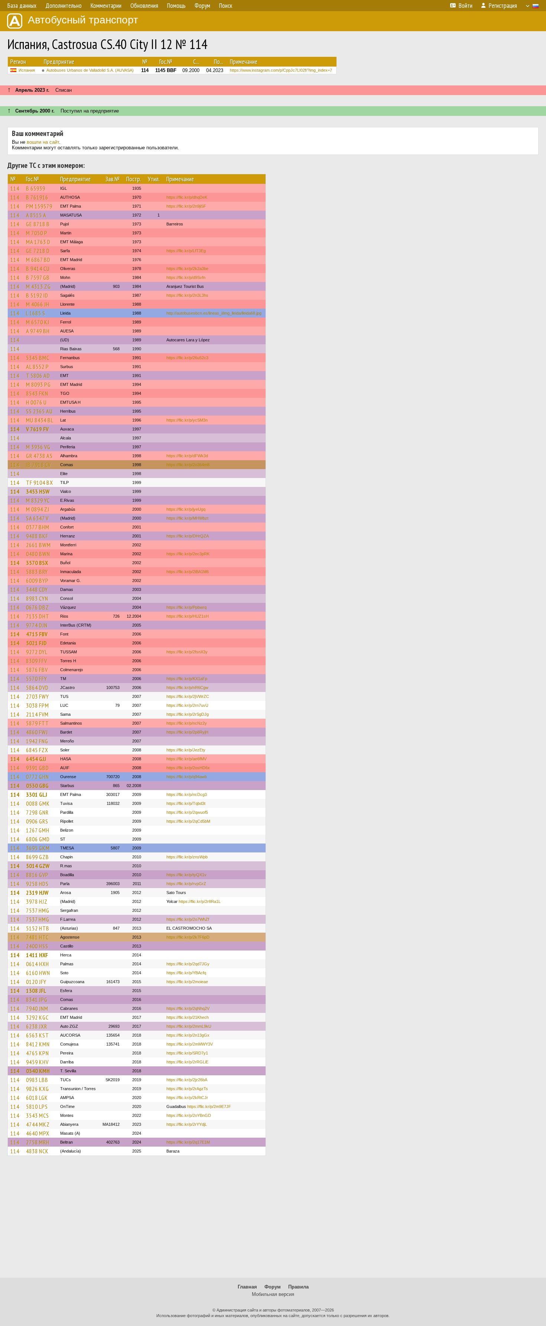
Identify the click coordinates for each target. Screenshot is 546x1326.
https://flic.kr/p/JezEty (185, 750)
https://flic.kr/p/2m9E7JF (209, 1106)
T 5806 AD (38, 375)
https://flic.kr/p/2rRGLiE (187, 1062)
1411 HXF (37, 955)
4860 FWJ (37, 732)
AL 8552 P (37, 366)
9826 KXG (37, 1088)
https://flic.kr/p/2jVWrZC (187, 696)
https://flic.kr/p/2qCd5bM (188, 821)
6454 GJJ (36, 759)
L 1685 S (35, 313)
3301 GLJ (36, 794)
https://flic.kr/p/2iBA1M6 (187, 571)
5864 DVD (37, 687)
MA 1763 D (38, 242)
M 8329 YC (38, 500)
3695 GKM (38, 848)
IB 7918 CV (38, 464)
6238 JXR (36, 1026)
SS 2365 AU (39, 411)
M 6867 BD (38, 259)
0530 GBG (37, 785)
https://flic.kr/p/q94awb (186, 776)
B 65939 (35, 188)
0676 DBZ (37, 607)
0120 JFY (36, 981)
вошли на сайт (43, 142)
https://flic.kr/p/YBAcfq (186, 973)
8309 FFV (36, 660)
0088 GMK (38, 803)
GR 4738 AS (39, 455)
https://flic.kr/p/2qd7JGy (187, 964)
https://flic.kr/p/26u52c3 (187, 357)
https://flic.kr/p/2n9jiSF (186, 206)
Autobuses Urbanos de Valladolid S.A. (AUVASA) (90, 70)
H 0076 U (36, 402)
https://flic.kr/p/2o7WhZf (187, 919)
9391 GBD (37, 767)
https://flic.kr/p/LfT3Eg (186, 250)
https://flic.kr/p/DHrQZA (187, 536)
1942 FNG (37, 741)
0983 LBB (37, 1079)
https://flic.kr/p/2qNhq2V (187, 1008)
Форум (272, 1287)
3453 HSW (37, 491)
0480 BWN (38, 554)
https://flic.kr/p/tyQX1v (186, 874)
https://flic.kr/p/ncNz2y (186, 723)
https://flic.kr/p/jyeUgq (185, 509)
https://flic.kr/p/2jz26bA (186, 1080)
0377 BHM (37, 527)
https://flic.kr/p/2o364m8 (187, 464)
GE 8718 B (38, 224)
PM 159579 (39, 206)
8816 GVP (37, 874)
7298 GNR (37, 812)
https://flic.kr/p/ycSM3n (187, 420)
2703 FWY (37, 696)
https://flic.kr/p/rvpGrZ (186, 883)
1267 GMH (37, 830)
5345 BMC (37, 357)
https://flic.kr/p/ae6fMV (186, 759)
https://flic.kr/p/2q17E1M (188, 1142)
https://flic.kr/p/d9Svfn (185, 277)
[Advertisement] (273, 1220)
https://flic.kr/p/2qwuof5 (187, 812)
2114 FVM (37, 714)
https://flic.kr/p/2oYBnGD (188, 1115)
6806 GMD (38, 839)
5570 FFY (36, 678)
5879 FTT (37, 723)
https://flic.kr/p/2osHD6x (188, 768)
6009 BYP (37, 580)
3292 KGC (37, 1017)
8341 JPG (37, 999)
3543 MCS (37, 1115)
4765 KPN (37, 1053)
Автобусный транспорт (83, 20)
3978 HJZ (37, 901)
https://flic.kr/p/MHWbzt (187, 518)
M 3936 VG (38, 447)
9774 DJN (37, 625)
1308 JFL (36, 990)
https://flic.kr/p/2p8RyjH (187, 732)
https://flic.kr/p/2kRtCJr (187, 1097)
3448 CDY (37, 589)
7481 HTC (37, 937)
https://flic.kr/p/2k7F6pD (187, 937)
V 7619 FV (37, 429)
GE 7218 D (38, 250)
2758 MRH (37, 1142)
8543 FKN (37, 393)
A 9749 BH (38, 331)
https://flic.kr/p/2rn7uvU (187, 705)
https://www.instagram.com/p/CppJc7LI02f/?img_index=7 (281, 70)
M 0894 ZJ (37, 509)
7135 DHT (37, 616)
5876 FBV (37, 669)
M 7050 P (37, 233)
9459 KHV (37, 1062)
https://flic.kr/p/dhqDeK (186, 197)
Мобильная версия (273, 1294)
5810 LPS (37, 1106)
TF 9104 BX (39, 482)
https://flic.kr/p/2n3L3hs (187, 295)
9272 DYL (37, 652)
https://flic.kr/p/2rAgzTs (187, 1088)
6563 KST (37, 1035)
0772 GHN (37, 776)
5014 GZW (37, 866)
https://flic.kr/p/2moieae (187, 981)
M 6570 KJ (37, 322)
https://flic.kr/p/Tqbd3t (185, 803)
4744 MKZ (38, 1124)
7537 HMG (37, 910)
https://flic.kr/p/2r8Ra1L (200, 901)
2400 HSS (37, 946)
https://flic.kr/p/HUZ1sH (187, 616)
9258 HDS (37, 883)
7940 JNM (37, 1008)
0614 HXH (37, 964)
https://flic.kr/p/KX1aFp (186, 678)
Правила (298, 1287)
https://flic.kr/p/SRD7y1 (187, 1053)
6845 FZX (37, 750)
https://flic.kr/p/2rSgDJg (187, 714)
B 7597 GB (38, 277)
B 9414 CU (38, 268)
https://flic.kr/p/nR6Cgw (187, 687)
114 (14, 188)
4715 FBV (37, 634)
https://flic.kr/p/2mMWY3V (189, 1044)
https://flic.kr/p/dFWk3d (187, 456)
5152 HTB (37, 928)
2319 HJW (37, 892)
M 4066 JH (37, 304)
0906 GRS (37, 821)
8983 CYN (37, 598)
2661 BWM (38, 545)
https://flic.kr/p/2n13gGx (187, 1035)
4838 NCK (37, 1151)
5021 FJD (36, 643)
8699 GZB (37, 857)
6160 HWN (38, 972)
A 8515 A (36, 215)
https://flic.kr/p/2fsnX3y (187, 652)
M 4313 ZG (38, 286)
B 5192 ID (37, 295)
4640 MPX (37, 1133)
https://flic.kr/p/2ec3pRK (187, 554)
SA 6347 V (37, 518)
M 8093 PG (38, 384)
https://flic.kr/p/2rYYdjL (186, 1124)
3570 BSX (37, 562)
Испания (27, 70)
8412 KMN (38, 1044)
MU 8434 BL (39, 420)
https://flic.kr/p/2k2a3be (187, 268)
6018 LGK (37, 1097)
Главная (247, 1287)
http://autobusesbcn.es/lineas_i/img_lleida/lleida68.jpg (213, 313)
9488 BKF (37, 536)
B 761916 (37, 197)
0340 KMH (38, 1071)
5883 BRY (37, 571)
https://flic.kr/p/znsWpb (187, 857)
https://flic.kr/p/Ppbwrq (186, 607)
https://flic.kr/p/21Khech (187, 1017)
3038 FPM (37, 705)
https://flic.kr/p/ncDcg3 (186, 794)
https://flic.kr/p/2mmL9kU (188, 1026)
